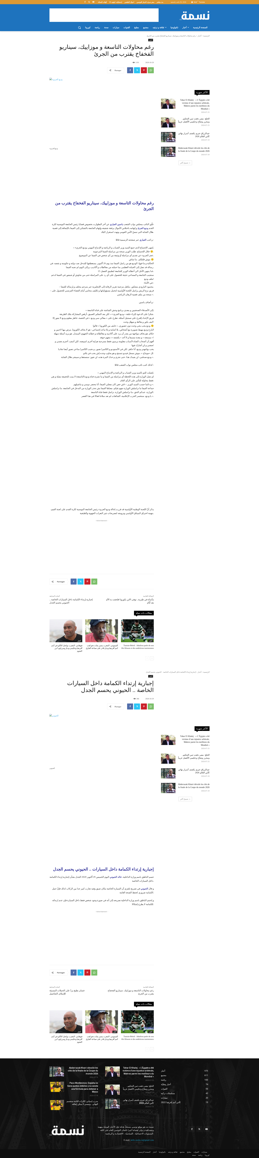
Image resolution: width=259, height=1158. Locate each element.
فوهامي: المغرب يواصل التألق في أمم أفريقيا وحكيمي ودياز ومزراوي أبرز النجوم (66, 648)
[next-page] (152, 658)
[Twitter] (89, 2)
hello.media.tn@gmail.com (142, 1140)
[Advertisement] (104, 15)
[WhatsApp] (151, 70)
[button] (79, 27)
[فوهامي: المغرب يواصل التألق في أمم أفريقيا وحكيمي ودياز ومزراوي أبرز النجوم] (65, 630)
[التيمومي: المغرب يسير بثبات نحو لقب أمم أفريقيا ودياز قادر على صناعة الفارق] (101, 630)
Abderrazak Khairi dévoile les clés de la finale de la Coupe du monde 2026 (83, 1071)
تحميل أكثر (184, 163)
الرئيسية (206, 36)
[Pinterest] (144, 70)
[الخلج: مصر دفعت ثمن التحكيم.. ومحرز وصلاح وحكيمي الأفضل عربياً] (168, 122)
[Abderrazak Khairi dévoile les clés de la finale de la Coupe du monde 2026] (168, 152)
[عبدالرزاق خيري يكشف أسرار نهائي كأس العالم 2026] (168, 137)
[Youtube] (93, 2)
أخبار (199, 36)
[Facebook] (85, 2)
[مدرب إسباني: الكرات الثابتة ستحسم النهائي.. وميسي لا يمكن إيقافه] (56, 1105)
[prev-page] (147, 658)
